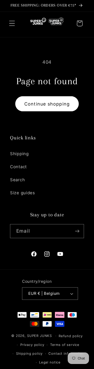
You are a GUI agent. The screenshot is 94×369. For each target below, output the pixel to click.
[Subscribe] (77, 231)
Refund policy (71, 336)
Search (17, 179)
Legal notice (50, 362)
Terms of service (64, 345)
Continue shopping (47, 104)
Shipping (19, 153)
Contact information (66, 353)
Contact (18, 166)
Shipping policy (29, 353)
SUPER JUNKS (39, 336)
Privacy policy (32, 345)
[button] (12, 23)
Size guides (22, 192)
